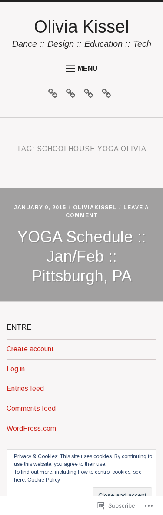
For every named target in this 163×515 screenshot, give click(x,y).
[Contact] (108, 95)
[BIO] (55, 95)
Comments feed (31, 408)
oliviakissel (94, 208)
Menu (87, 68)
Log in (16, 369)
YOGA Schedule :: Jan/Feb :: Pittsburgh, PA (81, 256)
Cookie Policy (43, 480)
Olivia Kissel (81, 26)
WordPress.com (31, 428)
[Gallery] (72, 95)
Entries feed (25, 388)
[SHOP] (90, 95)
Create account (30, 349)
